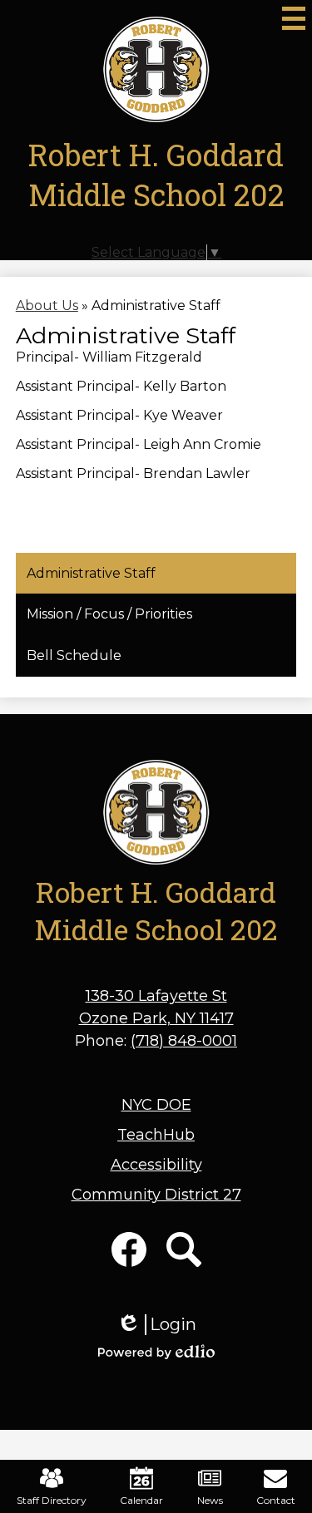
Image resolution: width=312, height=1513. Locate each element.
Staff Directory (52, 1500)
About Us (47, 305)
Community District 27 (156, 1194)
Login (156, 1324)
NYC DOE (156, 1105)
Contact (275, 1500)
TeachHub (156, 1135)
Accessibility (156, 1165)
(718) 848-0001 (184, 1041)
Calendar (141, 1500)
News (210, 1500)
